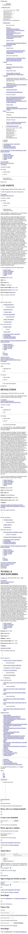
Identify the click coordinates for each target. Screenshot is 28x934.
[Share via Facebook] (8, 155)
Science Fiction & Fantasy (12, 52)
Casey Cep (17, 667)
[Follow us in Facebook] (3, 773)
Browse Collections (10, 117)
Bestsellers (8, 43)
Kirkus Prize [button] (6, 726)
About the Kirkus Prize (17, 728)
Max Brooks (5, 393)
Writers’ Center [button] (6, 734)
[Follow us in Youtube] (4, 777)
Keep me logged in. (5, 868)
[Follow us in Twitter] (4, 774)
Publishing (15, 92)
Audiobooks (9, 29)
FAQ (16, 746)
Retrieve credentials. (14, 845)
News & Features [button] (7, 45)
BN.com (19, 359)
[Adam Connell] (7, 326)
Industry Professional (8, 861)
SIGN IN (8, 3)
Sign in (2, 863)
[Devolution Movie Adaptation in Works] (13, 532)
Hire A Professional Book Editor (13, 97)
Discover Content (10, 122)
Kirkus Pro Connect (20, 742)
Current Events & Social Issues (13, 35)
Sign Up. (15, 925)
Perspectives (12, 58)
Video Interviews (7, 16)
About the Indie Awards (11, 73)
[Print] (5, 159)
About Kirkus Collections (21, 117)
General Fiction (9, 50)
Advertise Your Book (15, 101)
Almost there (3, 835)
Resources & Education (11, 89)
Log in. (14, 837)
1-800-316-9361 (8, 898)
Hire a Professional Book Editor (10, 736)
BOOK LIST (8, 150)
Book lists (13, 43)
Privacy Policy (6, 750)
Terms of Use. (24, 863)
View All (8, 27)
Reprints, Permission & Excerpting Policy (8, 755)
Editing (11, 92)
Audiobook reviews (8, 13)
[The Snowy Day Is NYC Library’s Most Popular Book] (15, 684)
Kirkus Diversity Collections (9, 742)
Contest (13, 746)
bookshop (6, 359)
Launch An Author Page (15, 123)
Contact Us (6, 759)
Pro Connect (6, 19)
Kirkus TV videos (12, 725)
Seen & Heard (22, 58)
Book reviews (6, 11)
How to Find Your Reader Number (19, 915)
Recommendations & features (16, 108)
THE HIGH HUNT (8, 309)
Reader (5, 858)
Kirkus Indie (12, 292)
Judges (21, 74)
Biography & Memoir (17, 719)
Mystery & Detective (15, 30)
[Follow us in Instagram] (3, 775)
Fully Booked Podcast (16, 60)
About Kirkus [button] (6, 745)
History (11, 34)
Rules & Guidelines (15, 74)
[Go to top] (4, 779)
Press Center (20, 746)
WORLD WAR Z (7, 524)
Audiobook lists (19, 43)
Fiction (13, 29)
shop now (3, 163)
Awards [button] (5, 62)
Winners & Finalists (10, 67)
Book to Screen (9, 59)
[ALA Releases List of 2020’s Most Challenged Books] (15, 694)
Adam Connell (5, 189)
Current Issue (9, 84)
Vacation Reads (12, 44)
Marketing (20, 92)
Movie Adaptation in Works (12, 537)
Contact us (5, 749)
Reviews (5, 353)
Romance (22, 30)
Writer (5, 859)
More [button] (4, 111)
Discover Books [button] (7, 715)
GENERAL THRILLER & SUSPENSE (10, 506)
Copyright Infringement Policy (10, 752)
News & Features (7, 14)
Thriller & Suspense (11, 716)
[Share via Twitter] (7, 156)
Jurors (10, 68)
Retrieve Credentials (18, 923)
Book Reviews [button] (6, 22)
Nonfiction (12, 33)
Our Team (9, 746)
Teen (19, 50)
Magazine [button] (5, 75)
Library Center (9, 104)
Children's (11, 38)
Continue (16, 820)
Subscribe (14, 86)
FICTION (5, 354)
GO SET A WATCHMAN (9, 675)
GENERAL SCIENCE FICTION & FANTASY (12, 505)
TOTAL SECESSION (8, 319)
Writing (8, 92)
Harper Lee (4, 578)
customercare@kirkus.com (21, 898)
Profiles (8, 58)
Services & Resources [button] (8, 87)
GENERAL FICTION (6, 648)
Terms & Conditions (8, 751)
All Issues (21, 84)
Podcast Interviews (7, 17)
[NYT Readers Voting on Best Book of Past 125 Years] (15, 704)
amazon (2, 359)
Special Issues (15, 84)
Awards (17, 58)
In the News (16, 59)
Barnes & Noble (13, 359)
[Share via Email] (7, 158)
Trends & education (10, 107)
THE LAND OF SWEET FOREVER (12, 665)
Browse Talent (17, 122)
